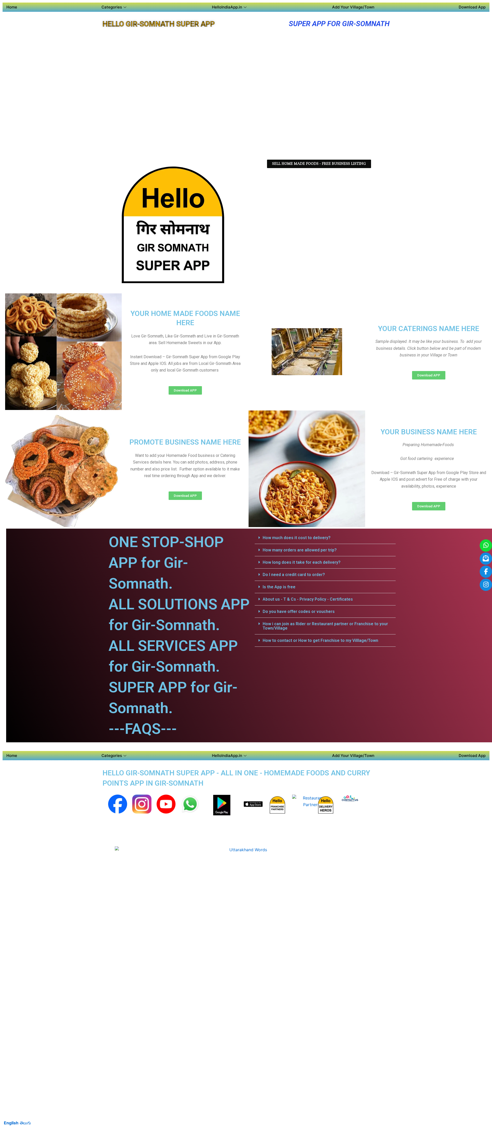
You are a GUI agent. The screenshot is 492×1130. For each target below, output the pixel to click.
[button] (325, 538)
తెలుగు (25, 1122)
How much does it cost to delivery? (297, 537)
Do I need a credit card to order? (294, 574)
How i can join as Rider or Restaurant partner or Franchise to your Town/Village (325, 626)
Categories (111, 7)
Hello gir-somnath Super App (158, 24)
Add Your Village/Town (353, 7)
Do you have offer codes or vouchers (299, 611)
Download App (472, 7)
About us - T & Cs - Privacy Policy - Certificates (308, 599)
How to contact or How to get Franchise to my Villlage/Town (320, 640)
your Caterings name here (428, 328)
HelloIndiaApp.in (227, 7)
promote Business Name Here (185, 442)
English (11, 1122)
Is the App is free (279, 586)
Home (11, 7)
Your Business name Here (429, 432)
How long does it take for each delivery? (302, 562)
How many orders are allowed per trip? (300, 550)
